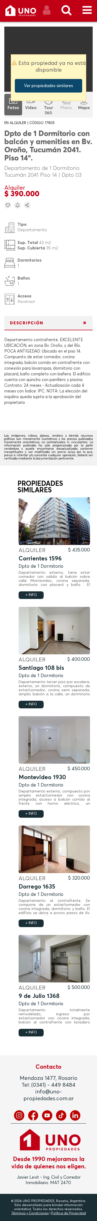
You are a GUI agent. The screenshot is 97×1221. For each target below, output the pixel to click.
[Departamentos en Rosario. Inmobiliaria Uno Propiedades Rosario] (26, 12)
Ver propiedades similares (48, 86)
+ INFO (31, 595)
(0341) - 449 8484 (53, 1085)
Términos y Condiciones (30, 1213)
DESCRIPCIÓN (26, 323)
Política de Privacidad (68, 1213)
